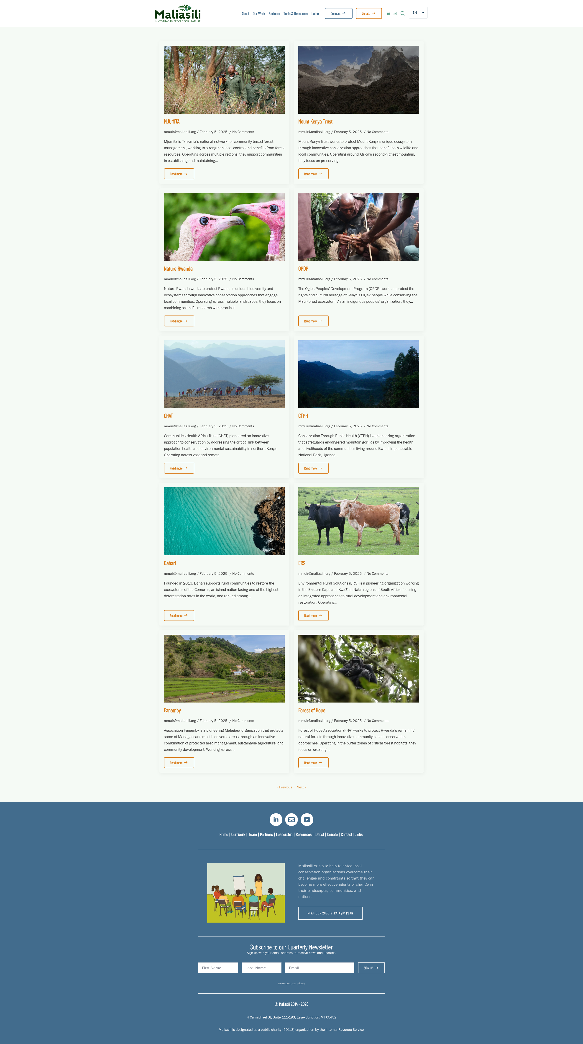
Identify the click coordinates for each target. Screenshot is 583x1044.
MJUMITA (171, 121)
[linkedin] (388, 13)
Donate (332, 834)
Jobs (359, 834)
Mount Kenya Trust (315, 121)
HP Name (160, 806)
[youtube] (307, 819)
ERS (301, 563)
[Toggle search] (403, 13)
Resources (304, 834)
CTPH (303, 415)
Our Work (259, 13)
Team (252, 834)
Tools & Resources (296, 13)
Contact (346, 834)
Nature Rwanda (178, 268)
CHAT (168, 415)
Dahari (170, 563)
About (245, 13)
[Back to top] (571, 1032)
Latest (316, 13)
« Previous (284, 787)
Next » (301, 787)
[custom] (395, 13)
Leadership (284, 834)
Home (224, 834)
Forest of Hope (311, 710)
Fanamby (172, 710)
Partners (274, 13)
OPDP (303, 268)
